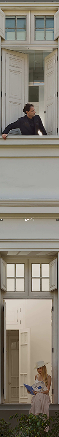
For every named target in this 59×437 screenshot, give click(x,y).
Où (15, 1)
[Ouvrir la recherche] (2, 435)
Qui (34, 1)
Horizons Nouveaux (54, 1)
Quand (25, 1)
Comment (44, 1)
